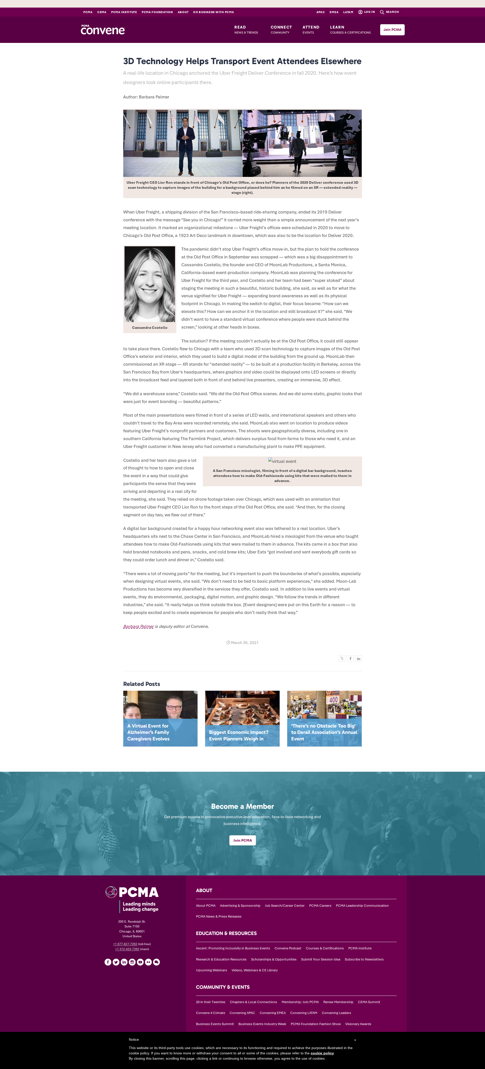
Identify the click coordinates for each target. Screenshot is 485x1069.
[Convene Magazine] (102, 30)
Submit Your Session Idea (320, 959)
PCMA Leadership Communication (362, 905)
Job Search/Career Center (285, 905)
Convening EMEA (273, 1013)
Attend (311, 29)
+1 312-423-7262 (127, 949)
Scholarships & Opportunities (274, 959)
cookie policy (322, 1053)
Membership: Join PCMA (300, 1002)
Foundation (157, 12)
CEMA (102, 12)
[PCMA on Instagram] (132, 962)
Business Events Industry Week (262, 1024)
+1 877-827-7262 (125, 944)
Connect (281, 29)
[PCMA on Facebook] (107, 962)
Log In (369, 12)
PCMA (88, 12)
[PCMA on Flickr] (148, 962)
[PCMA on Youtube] (140, 962)
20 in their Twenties (210, 1002)
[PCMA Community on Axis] (156, 962)
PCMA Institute (124, 12)
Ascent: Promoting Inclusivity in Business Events (233, 948)
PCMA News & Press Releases (218, 916)
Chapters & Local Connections (253, 1002)
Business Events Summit (215, 1024)
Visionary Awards (358, 1024)
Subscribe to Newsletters (364, 959)
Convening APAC (242, 1013)
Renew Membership (338, 1002)
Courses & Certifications (325, 948)
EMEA (334, 12)
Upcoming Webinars (211, 970)
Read (246, 29)
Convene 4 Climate (210, 1013)
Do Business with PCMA (213, 12)
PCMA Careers (320, 905)
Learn (350, 29)
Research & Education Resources (221, 959)
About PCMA (205, 905)
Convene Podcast (288, 948)
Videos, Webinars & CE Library (255, 970)
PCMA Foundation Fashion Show (316, 1024)
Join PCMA (392, 30)
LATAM (348, 12)
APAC (321, 12)
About (183, 12)
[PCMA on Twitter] (115, 962)
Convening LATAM (303, 1013)
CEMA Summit (369, 1002)
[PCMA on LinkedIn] (124, 962)
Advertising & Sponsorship (240, 905)
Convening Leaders (336, 1013)
